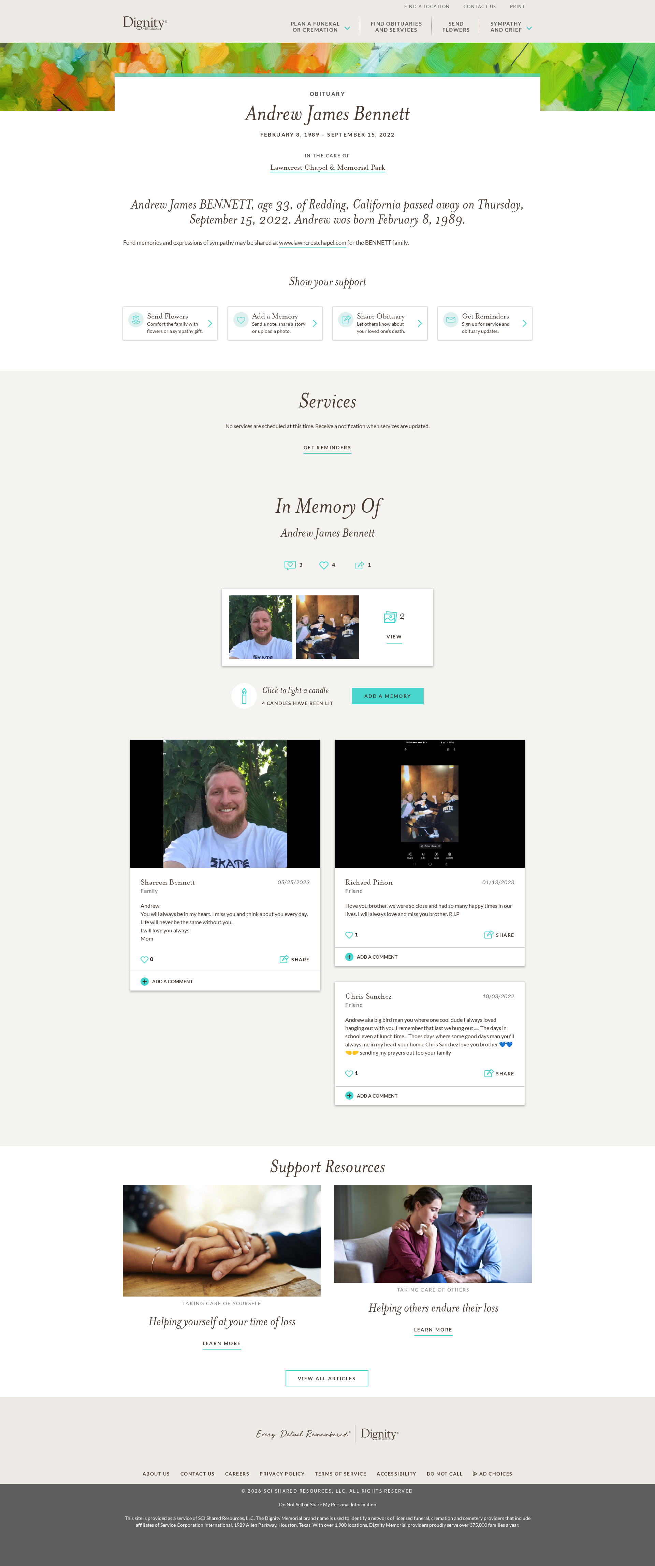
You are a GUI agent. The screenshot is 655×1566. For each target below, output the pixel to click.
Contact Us (480, 6)
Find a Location (427, 6)
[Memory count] (290, 564)
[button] (320, 26)
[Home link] (145, 23)
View (395, 636)
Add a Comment (172, 981)
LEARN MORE (222, 1343)
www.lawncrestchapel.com (312, 242)
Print (518, 6)
